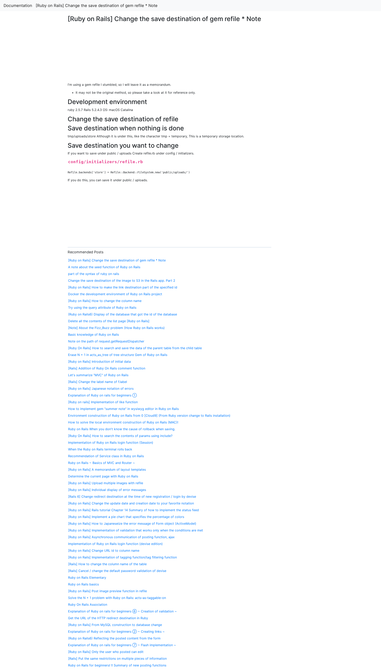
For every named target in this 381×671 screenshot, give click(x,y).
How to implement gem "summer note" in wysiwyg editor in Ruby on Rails (123, 409)
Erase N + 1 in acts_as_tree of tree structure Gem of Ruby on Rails (117, 355)
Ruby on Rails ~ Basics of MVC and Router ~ (101, 463)
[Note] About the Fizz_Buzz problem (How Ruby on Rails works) (116, 328)
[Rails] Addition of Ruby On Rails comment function (106, 368)
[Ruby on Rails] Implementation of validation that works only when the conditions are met (135, 530)
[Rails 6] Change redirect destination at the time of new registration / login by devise (132, 496)
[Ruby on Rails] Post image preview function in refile (107, 591)
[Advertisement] (308, 162)
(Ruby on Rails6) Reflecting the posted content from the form (114, 638)
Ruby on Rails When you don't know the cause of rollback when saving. (121, 429)
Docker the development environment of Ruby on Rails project (115, 294)
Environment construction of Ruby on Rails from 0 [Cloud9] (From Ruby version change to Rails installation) (149, 415)
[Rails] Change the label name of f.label (97, 382)
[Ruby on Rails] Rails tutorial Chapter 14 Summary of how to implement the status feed (133, 510)
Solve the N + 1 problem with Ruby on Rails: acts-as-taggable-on (117, 598)
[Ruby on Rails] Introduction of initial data (99, 361)
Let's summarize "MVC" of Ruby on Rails (98, 375)
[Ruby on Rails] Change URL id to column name (103, 550)
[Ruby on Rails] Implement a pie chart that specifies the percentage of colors (126, 517)
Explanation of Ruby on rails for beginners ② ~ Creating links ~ (116, 631)
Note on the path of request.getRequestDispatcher (106, 341)
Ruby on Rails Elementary (87, 577)
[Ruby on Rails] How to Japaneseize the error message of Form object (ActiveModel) (132, 523)
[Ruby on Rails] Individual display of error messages (107, 490)
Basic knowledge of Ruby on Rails (93, 334)
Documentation (18, 5)
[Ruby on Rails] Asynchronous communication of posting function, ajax (121, 537)
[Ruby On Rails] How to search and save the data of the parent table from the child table (135, 348)
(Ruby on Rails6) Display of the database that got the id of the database (122, 314)
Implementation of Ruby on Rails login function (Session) (110, 442)
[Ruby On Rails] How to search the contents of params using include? (120, 436)
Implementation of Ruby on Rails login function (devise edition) (115, 544)
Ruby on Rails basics (83, 584)
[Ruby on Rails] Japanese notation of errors (101, 388)
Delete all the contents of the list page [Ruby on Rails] (108, 321)
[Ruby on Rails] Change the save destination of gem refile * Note (97, 5)
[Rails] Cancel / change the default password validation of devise (117, 571)
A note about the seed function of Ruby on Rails (104, 267)
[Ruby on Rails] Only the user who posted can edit (105, 652)
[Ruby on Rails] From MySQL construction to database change (115, 625)
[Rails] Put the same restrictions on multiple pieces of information (117, 658)
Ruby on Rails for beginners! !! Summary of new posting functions (117, 665)
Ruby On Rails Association (87, 604)
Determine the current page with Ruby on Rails (103, 476)
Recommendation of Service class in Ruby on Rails (106, 456)
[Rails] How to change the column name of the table (107, 564)
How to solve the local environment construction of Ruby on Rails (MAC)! (123, 422)
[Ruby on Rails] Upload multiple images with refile (105, 483)
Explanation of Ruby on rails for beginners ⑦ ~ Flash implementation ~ (122, 645)
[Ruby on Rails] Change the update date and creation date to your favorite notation (131, 503)
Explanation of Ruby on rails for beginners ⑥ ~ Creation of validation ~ (122, 611)
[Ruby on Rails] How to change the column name (104, 301)
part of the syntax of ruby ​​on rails (93, 274)
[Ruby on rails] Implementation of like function (103, 402)
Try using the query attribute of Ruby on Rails (102, 307)
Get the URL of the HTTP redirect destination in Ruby (108, 618)
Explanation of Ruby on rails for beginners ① (102, 395)
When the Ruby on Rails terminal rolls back (100, 449)
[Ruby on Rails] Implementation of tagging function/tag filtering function (122, 557)
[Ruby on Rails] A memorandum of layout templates (107, 469)
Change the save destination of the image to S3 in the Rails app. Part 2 (121, 280)
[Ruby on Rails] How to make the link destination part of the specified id (122, 287)
